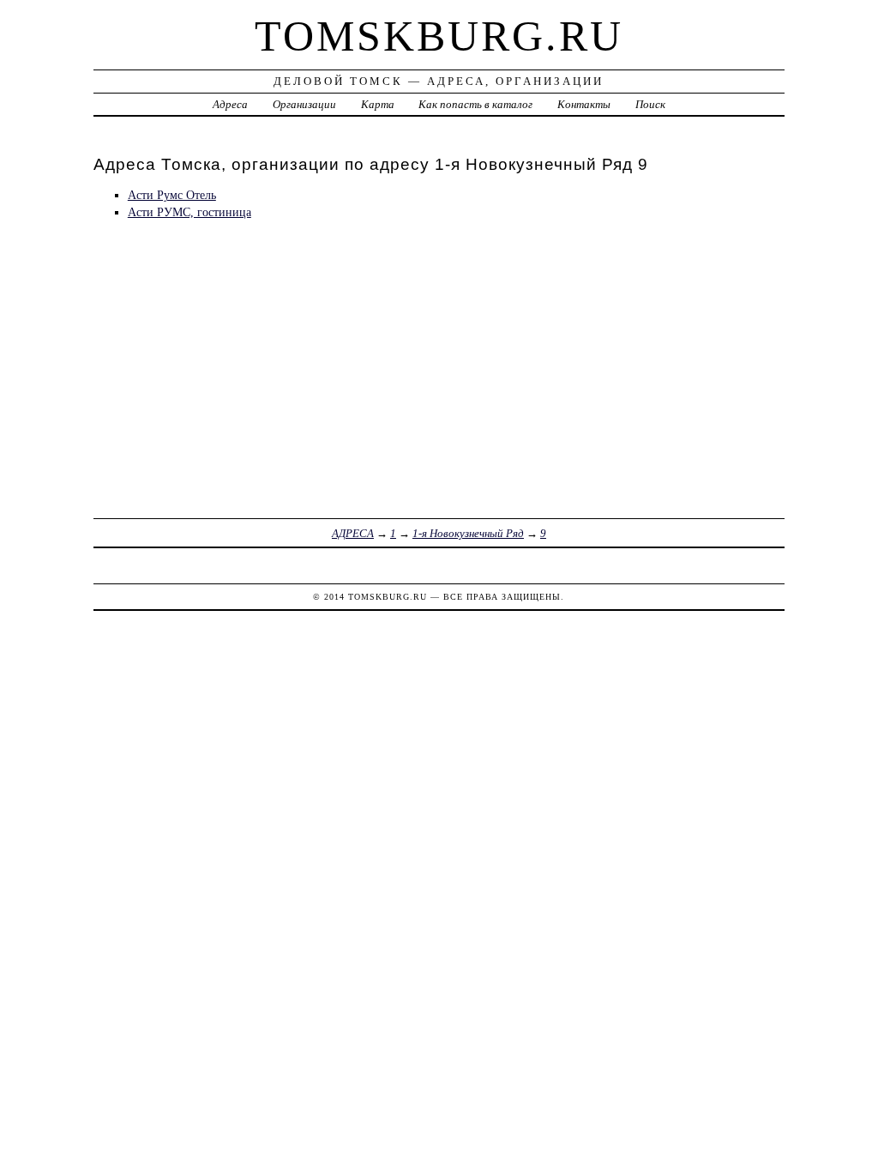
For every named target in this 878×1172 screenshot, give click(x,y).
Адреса (230, 104)
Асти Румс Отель (172, 195)
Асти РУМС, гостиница (189, 212)
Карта (377, 104)
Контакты (583, 104)
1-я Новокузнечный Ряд (468, 533)
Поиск (650, 104)
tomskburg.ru (439, 36)
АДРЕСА (353, 533)
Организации (304, 104)
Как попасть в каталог (475, 104)
